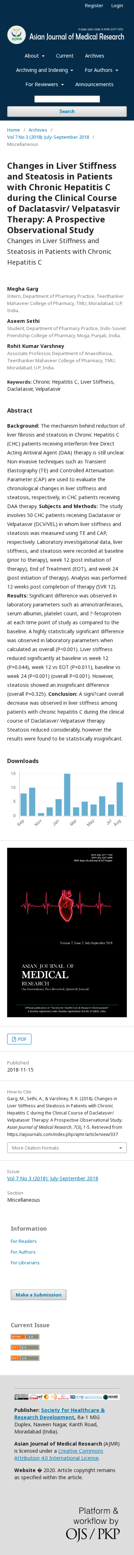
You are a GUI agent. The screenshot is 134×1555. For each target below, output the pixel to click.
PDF (21, 1039)
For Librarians (25, 1262)
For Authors (99, 70)
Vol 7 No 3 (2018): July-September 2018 (48, 137)
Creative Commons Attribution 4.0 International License (58, 1454)
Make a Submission (38, 1294)
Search (67, 111)
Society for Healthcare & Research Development (59, 1414)
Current (65, 55)
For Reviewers (42, 84)
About (32, 55)
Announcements (94, 84)
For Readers (24, 1241)
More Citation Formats (35, 1148)
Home (13, 130)
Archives (94, 55)
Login (117, 5)
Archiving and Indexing (42, 70)
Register (94, 5)
